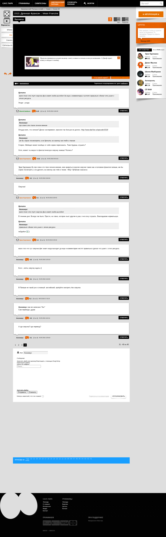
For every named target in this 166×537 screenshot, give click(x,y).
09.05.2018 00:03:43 (52, 158)
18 (43, 459)
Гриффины (24, 3)
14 (54, 459)
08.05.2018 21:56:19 (44, 259)
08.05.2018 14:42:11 (44, 318)
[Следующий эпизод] (10, 74)
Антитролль (150, 81)
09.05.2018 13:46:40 (52, 111)
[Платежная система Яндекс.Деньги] (47, 523)
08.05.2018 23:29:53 (51, 197)
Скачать (9, 40)
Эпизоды (46, 502)
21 (34, 459)
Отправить (22, 392)
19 (40, 459)
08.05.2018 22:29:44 (51, 240)
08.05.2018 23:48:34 (44, 178)
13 (57, 459)
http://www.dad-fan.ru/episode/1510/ (94, 130)
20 (37, 459)
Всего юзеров (158, 49)
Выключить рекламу (120, 78)
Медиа (45, 508)
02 (88, 459)
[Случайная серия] (7, 14)
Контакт (45, 511)
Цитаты (141, 25)
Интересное (47, 506)
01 (91, 459)
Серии (48, 9)
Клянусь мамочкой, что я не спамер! (29, 396)
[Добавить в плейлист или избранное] (7, 20)
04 (82, 459)
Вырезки (65, 504)
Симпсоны (40, 3)
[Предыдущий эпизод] (5, 74)
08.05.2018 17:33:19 (44, 298)
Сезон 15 (56, 9)
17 (45, 459)
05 (80, 459)
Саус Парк (7, 3)
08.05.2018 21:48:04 (44, 279)
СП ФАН (148, 90)
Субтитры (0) (7, 45)
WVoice (9, 30)
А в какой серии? (101, 78)
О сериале (46, 504)
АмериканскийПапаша (57, 3)
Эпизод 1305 (145, 41)
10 (65, 459)
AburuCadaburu (24, 111)
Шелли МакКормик (153, 72)
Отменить (32, 392)
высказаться (24, 83)
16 (48, 459)
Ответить (124, 110)
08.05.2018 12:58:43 (44, 337)
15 (51, 459)
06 (77, 459)
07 (74, 459)
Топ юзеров (145, 50)
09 (68, 459)
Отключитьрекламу (72, 3)
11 (62, 459)
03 (85, 459)
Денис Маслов (151, 63)
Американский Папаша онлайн (32, 9)
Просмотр (19, 19)
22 (31, 459)
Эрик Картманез (151, 54)
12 (60, 459)
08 (71, 459)
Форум (90, 3)
